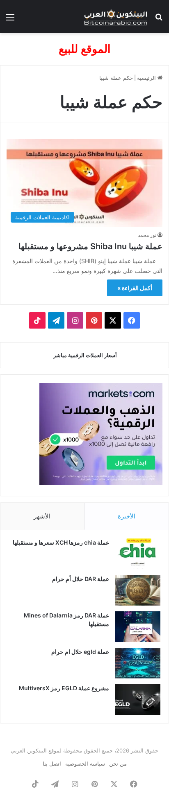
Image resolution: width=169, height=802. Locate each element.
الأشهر (42, 516)
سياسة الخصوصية (85, 763)
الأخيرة (126, 516)
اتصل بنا (52, 763)
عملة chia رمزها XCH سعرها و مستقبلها (61, 542)
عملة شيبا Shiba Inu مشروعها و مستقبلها (90, 246)
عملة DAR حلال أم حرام (80, 578)
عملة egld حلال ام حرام (80, 651)
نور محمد (147, 235)
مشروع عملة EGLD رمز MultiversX (64, 688)
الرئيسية (147, 77)
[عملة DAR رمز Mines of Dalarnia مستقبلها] (137, 626)
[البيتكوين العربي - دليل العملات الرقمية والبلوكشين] (115, 16)
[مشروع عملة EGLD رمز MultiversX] (137, 699)
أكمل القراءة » (134, 287)
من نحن (118, 763)
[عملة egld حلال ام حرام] (137, 663)
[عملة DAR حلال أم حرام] (137, 590)
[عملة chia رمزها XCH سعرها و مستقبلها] (137, 553)
